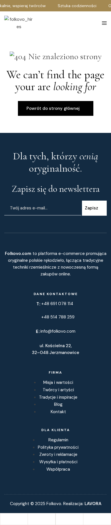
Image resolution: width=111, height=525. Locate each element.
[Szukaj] (14, 519)
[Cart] (69, 519)
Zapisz (91, 208)
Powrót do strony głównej (53, 108)
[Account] (41, 519)
